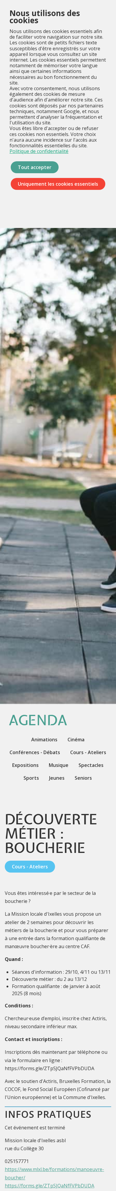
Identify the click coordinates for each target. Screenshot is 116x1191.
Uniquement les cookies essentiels (58, 184)
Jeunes (57, 778)
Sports (31, 778)
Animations (44, 739)
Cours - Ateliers (88, 752)
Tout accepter (34, 167)
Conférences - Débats (35, 752)
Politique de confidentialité (39, 151)
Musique (58, 765)
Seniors (83, 778)
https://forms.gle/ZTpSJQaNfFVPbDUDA (49, 1185)
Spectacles (91, 765)
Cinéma (76, 739)
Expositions (25, 765)
